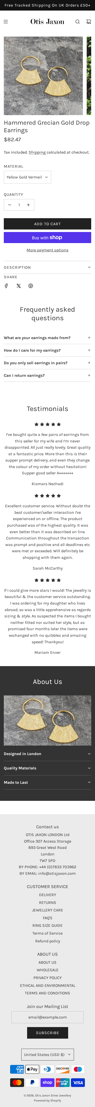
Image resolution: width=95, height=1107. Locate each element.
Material (13, 166)
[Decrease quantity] (9, 204)
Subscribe (47, 1032)
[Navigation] (5, 21)
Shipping (38, 152)
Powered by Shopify (47, 1100)
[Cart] (88, 21)
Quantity (13, 194)
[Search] (77, 21)
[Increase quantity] (28, 204)
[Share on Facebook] (6, 286)
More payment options (47, 250)
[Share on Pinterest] (30, 286)
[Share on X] (18, 286)
